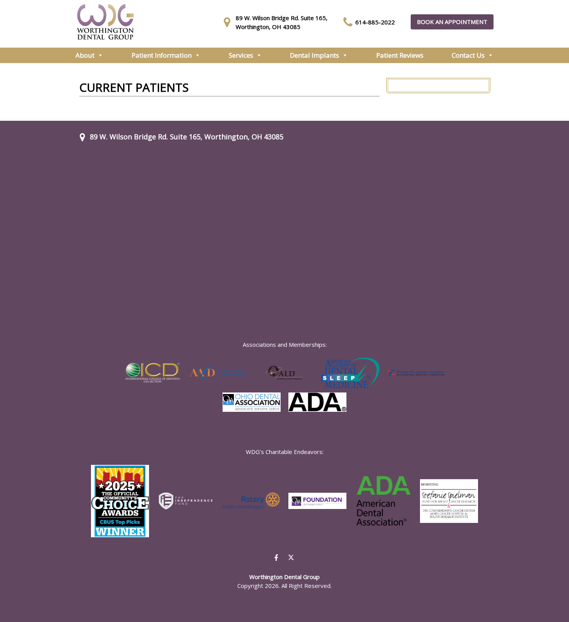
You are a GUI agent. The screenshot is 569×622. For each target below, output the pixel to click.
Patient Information (162, 55)
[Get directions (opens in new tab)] (229, 22)
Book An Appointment (452, 22)
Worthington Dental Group (105, 21)
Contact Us (468, 55)
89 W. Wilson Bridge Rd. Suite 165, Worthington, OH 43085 (186, 136)
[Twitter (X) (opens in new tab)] (291, 558)
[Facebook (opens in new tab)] (276, 557)
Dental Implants (314, 55)
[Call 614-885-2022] (349, 22)
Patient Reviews (399, 55)
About (84, 55)
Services (241, 55)
